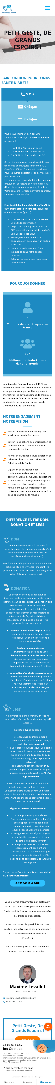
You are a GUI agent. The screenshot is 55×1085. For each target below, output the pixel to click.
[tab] (27, 94)
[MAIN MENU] (47, 8)
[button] (27, 883)
